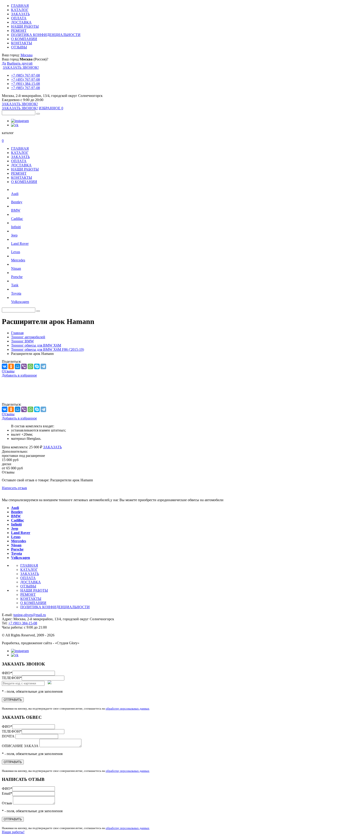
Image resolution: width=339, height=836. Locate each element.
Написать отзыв (14, 488)
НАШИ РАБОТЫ (25, 26)
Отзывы (8, 371)
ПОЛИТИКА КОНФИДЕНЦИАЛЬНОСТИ (45, 35)
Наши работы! (13, 832)
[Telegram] (43, 366)
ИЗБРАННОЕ (51, 108)
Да (4, 63)
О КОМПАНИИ (24, 39)
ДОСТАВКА (21, 22)
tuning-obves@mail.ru (29, 615)
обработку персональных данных (127, 708)
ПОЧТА (8, 736)
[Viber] (24, 366)
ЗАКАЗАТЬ (20, 14)
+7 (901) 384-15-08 (25, 84)
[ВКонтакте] (4, 366)
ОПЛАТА (19, 18)
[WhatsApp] (30, 366)
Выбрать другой (20, 63)
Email (7, 793)
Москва (27, 55)
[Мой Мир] (17, 366)
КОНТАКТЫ (21, 43)
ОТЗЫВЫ (19, 47)
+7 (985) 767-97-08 (25, 75)
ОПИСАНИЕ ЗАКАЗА (20, 746)
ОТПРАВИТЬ (13, 699)
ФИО (7, 673)
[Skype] (37, 366)
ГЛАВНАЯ (20, 6)
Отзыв (7, 803)
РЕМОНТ (19, 31)
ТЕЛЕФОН (12, 678)
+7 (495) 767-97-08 (25, 79)
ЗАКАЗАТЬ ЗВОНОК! (21, 67)
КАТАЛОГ (19, 10)
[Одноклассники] (11, 366)
